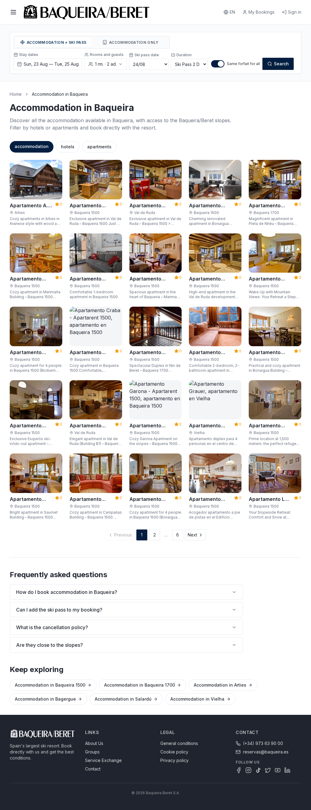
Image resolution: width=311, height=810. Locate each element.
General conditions (179, 743)
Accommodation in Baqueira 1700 (139, 685)
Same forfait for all (243, 63)
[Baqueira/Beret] (86, 12)
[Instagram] (248, 770)
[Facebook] (239, 770)
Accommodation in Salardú (123, 698)
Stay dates (28, 54)
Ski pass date (147, 55)
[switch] (217, 63)
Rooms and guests (107, 54)
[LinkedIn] (287, 770)
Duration (184, 55)
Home (16, 94)
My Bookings (261, 12)
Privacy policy (174, 760)
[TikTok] (258, 770)
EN (232, 12)
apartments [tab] (99, 146)
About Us (94, 743)
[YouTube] (278, 770)
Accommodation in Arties (220, 685)
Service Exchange (103, 760)
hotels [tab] (67, 146)
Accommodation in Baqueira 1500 (50, 685)
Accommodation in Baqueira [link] (60, 94)
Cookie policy (174, 751)
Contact (93, 768)
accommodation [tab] (32, 146)
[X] (268, 770)
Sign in (294, 12)
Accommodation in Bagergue (45, 698)
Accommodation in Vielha (197, 698)
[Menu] (13, 12)
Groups (92, 751)
